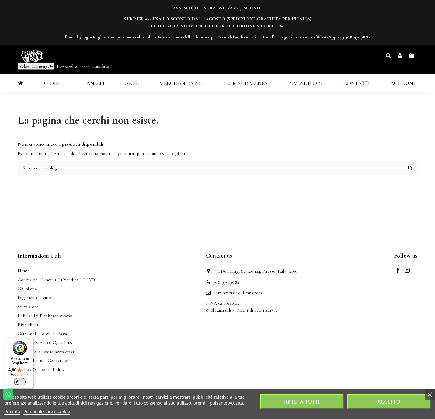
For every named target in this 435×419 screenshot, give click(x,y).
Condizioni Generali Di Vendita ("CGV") (56, 280)
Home (23, 271)
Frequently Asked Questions (45, 342)
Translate (100, 66)
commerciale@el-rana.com (237, 293)
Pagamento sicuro (34, 297)
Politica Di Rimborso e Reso (45, 315)
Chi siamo (27, 289)
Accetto (388, 401)
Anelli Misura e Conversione (45, 360)
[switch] (20, 381)
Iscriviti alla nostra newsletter (46, 352)
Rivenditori (29, 325)
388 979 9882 (226, 282)
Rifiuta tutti (302, 401)
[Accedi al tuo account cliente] (400, 55)
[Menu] (29, 341)
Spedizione (28, 307)
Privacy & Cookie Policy (41, 369)
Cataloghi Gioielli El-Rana (42, 334)
